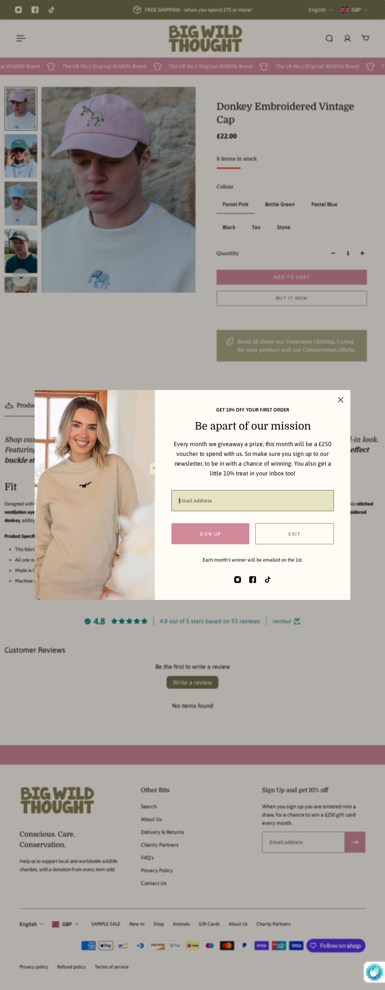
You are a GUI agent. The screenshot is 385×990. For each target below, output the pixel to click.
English (28, 924)
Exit (294, 534)
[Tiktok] (51, 10)
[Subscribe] (354, 842)
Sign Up (210, 534)
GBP (67, 924)
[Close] (340, 400)
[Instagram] (18, 10)
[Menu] (19, 38)
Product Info (34, 405)
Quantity (228, 253)
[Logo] (205, 39)
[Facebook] (35, 10)
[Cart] (365, 38)
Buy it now (292, 298)
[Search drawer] (329, 38)
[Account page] (347, 38)
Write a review (192, 682)
